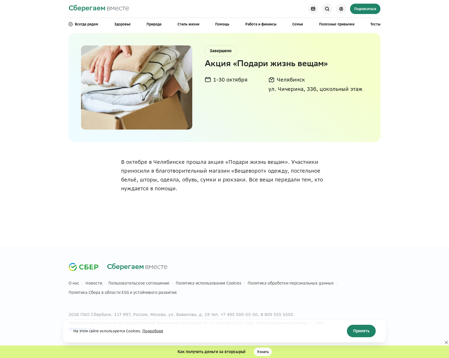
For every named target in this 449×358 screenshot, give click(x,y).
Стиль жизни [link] (188, 24)
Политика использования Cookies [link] (208, 283)
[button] (224, 352)
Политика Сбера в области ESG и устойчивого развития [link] (123, 292)
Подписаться (365, 9)
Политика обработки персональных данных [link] (291, 283)
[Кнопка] (313, 9)
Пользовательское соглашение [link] (138, 283)
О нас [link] (74, 283)
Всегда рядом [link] (86, 24)
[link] (99, 9)
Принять (361, 330)
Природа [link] (154, 24)
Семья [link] (297, 24)
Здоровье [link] (122, 24)
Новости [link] (93, 283)
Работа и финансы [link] (260, 24)
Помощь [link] (222, 24)
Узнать (263, 352)
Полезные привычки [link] (336, 24)
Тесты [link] (375, 24)
